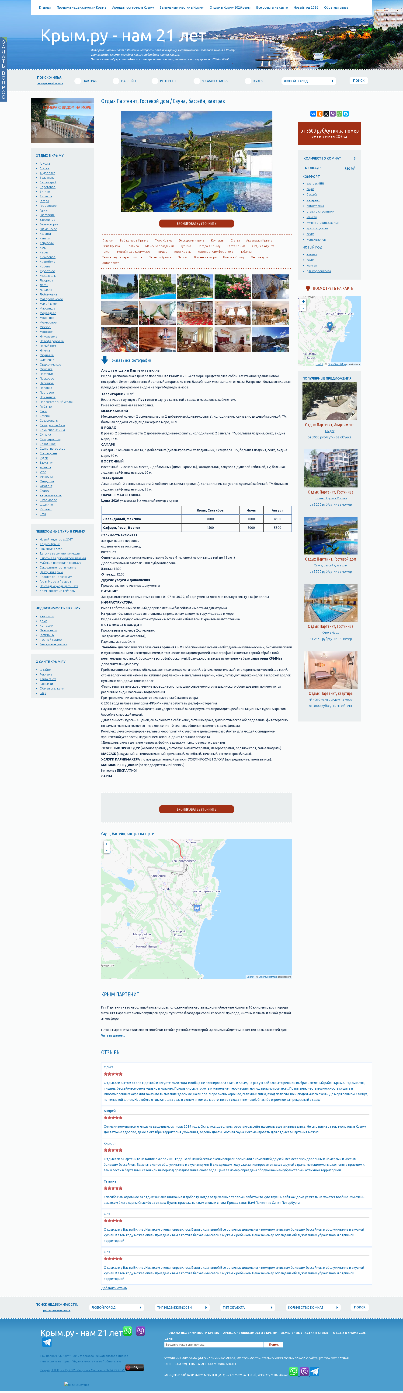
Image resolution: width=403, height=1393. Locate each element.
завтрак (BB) (315, 183)
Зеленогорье (49, 224)
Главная (45, 7)
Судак (44, 457)
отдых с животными (320, 211)
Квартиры (47, 616)
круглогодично (317, 228)
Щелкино (46, 504)
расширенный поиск (49, 83)
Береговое (48, 186)
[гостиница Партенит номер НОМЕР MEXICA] (195, 350)
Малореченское (51, 299)
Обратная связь (336, 7)
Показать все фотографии (129, 360)
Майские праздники (159, 246)
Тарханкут (47, 462)
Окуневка (47, 355)
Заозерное (47, 219)
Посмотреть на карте (331, 288)
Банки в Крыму (233, 257)
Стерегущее (48, 453)
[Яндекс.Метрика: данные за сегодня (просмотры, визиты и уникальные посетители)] (77, 1385)
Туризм (186, 246)
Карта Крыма (236, 246)
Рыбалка (246, 251)
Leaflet (250, 976)
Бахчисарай (48, 182)
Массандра (47, 308)
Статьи (235, 240)
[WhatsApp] (339, 114)
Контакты (217, 240)
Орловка (46, 369)
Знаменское (48, 229)
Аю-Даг (329, 431)
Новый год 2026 (306, 7)
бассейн (312, 194)
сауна (310, 189)
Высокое (46, 196)
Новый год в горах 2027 (56, 539)
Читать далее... (113, 1035)
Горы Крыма (182, 251)
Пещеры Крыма (160, 257)
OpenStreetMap (268, 976)
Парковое (47, 378)
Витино (45, 191)
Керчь (44, 252)
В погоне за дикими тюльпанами (63, 558)
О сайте (45, 669)
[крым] (195, 298)
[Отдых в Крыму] (233, 298)
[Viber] (333, 114)
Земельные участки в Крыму (182, 7)
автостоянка (315, 205)
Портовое (47, 392)
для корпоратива (319, 271)
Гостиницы (47, 634)
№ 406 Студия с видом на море (331, 699)
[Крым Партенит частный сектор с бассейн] (196, 211)
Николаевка (48, 336)
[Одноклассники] (320, 114)
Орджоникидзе (51, 364)
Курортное (47, 271)
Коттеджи (46, 625)
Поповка (46, 387)
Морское (46, 331)
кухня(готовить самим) (323, 222)
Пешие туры (259, 257)
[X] (326, 114)
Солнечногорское (52, 448)
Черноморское (51, 495)
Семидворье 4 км (52, 425)
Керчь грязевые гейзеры (57, 590)
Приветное (48, 397)
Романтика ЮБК (51, 548)
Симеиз (45, 434)
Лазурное (46, 280)
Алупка (44, 168)
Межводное (48, 322)
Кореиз (45, 266)
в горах (312, 254)
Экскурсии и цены (192, 240)
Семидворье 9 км (52, 429)
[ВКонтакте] (313, 114)
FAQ (43, 693)
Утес (43, 471)
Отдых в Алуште (263, 246)
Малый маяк (48, 303)
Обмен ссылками (52, 688)
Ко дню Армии (50, 544)
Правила (132, 246)
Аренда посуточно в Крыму (133, 7)
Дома (43, 620)
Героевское (48, 205)
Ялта (43, 513)
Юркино (46, 509)
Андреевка (47, 172)
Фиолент (46, 485)
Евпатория (47, 215)
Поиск (359, 80)
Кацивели (47, 243)
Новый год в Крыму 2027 (134, 251)
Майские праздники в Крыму (60, 562)
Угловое (45, 467)
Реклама (46, 674)
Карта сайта (48, 679)
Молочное (47, 317)
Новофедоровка (52, 341)
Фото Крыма (164, 240)
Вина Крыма (111, 246)
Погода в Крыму (209, 246)
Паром (183, 257)
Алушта (45, 163)
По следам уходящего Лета (59, 586)
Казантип (46, 233)
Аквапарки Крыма (259, 240)
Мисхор (45, 327)
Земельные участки (53, 644)
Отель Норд (330, 632)
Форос (44, 490)
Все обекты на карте (272, 7)
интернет (313, 200)
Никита (45, 350)
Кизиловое (48, 257)
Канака (45, 238)
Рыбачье (46, 406)
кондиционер (316, 239)
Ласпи (44, 285)
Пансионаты (48, 630)
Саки (43, 411)
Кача (43, 247)
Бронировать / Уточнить (196, 809)
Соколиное (48, 443)
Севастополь (49, 420)
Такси (106, 251)
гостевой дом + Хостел (331, 498)
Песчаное (47, 383)
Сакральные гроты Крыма (58, 567)
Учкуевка (46, 476)
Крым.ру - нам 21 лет (123, 35)
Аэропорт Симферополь (215, 251)
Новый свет (48, 345)
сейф (310, 233)
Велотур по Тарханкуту (56, 576)
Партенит (46, 373)
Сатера (45, 415)
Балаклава (47, 177)
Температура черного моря (122, 257)
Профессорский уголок (56, 401)
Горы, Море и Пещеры (56, 581)
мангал (312, 217)
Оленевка (47, 359)
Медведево (48, 313)
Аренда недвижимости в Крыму (250, 1332)
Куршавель (48, 275)
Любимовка (48, 294)
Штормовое (48, 499)
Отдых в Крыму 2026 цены (230, 7)
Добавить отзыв (114, 1288)
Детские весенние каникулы (60, 553)
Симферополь (50, 439)
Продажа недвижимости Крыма (81, 7)
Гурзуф (44, 210)
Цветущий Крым (51, 572)
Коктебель (47, 261)
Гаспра (44, 201)
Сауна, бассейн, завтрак (330, 565)
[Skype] (346, 114)
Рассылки (46, 683)
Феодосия (47, 481)
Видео (162, 251)
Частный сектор (51, 639)
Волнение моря (205, 257)
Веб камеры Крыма (134, 240)
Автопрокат (110, 262)
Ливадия (46, 289)
